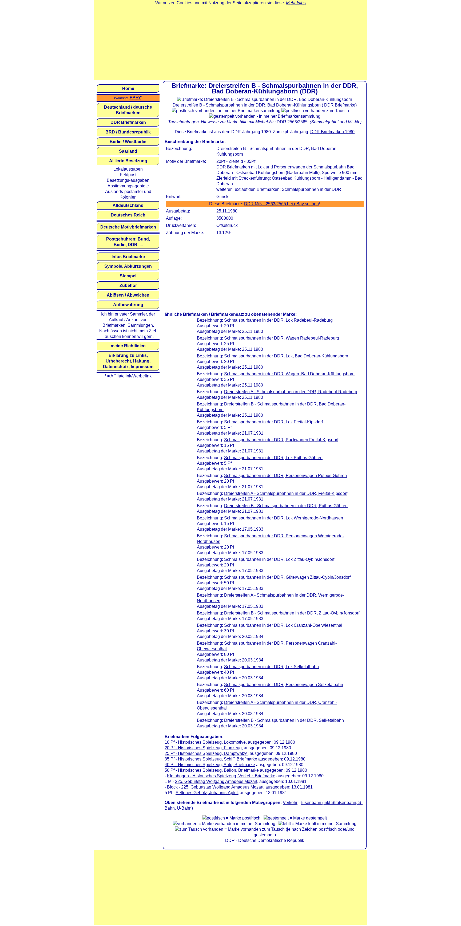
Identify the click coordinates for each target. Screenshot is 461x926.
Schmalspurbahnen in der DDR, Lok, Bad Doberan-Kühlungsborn (286, 356)
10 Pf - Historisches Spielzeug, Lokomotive (205, 742)
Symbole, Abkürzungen (128, 266)
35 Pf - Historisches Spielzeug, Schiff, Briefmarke (211, 759)
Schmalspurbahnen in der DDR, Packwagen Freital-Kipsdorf (281, 440)
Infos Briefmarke (128, 256)
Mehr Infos (296, 3)
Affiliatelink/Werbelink (131, 376)
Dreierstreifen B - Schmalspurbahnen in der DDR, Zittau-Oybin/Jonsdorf (291, 613)
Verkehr (290, 802)
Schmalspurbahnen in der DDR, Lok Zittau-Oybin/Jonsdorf (279, 559)
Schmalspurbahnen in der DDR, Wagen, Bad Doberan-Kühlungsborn (289, 374)
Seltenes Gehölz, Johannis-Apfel (207, 792)
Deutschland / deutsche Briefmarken (128, 110)
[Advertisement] (230, 43)
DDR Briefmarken (128, 122)
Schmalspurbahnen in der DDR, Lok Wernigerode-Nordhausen (283, 518)
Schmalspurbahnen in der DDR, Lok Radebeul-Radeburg (278, 320)
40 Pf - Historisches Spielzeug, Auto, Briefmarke (210, 764)
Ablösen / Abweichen (128, 295)
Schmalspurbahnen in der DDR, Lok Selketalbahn (271, 666)
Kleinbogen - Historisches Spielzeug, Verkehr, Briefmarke (221, 776)
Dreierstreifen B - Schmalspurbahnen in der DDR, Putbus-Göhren (286, 505)
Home (128, 88)
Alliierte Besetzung (128, 161)
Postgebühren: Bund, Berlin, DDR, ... (128, 242)
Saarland (128, 151)
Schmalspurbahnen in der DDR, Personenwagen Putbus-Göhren (285, 475)
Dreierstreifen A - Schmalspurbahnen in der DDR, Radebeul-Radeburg (290, 391)
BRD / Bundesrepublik (128, 132)
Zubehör (128, 285)
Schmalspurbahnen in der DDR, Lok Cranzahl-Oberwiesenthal (283, 625)
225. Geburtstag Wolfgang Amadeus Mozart (216, 781)
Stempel (128, 276)
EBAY (135, 98)
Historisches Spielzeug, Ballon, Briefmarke (218, 770)
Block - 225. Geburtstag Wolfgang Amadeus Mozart (215, 787)
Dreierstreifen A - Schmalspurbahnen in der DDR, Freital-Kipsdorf (285, 493)
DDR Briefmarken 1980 (332, 131)
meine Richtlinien (128, 346)
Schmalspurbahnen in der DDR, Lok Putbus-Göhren (273, 457)
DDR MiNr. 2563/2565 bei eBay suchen (281, 204)
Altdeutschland (128, 205)
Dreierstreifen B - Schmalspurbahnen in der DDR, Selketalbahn (284, 720)
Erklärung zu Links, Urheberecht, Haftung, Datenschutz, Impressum (128, 361)
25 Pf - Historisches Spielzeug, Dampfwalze (206, 753)
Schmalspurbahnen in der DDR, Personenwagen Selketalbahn (283, 684)
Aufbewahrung (128, 304)
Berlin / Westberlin (128, 141)
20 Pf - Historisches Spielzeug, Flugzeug (203, 748)
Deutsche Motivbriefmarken (128, 227)
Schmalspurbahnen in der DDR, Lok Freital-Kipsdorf (273, 422)
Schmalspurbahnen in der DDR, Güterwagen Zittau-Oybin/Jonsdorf (287, 577)
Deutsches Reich (128, 215)
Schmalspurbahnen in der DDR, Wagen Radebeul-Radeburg (281, 338)
